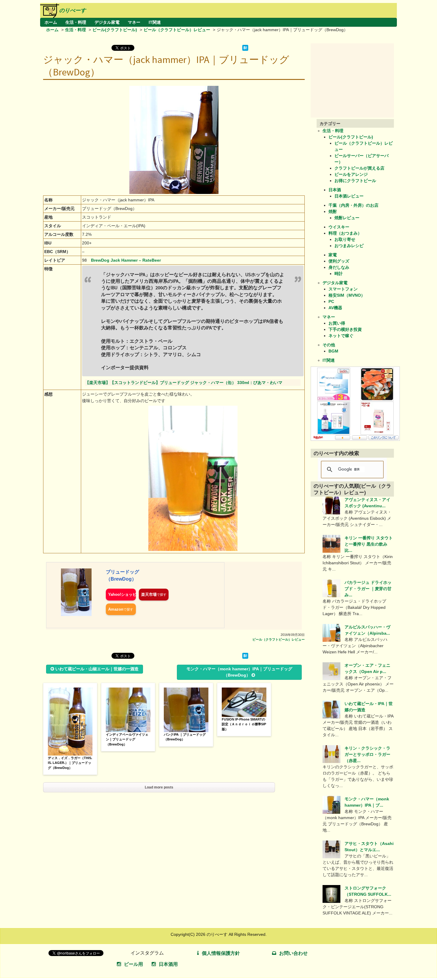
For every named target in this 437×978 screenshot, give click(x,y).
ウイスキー (338, 227)
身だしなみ (338, 267)
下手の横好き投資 (345, 329)
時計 (338, 273)
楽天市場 (149, 594)
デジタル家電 (107, 22)
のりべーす (72, 10)
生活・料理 (75, 22)
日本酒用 (168, 964)
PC (331, 301)
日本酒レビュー (349, 196)
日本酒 (334, 189)
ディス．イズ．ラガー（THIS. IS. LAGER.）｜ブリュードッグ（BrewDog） (70, 763)
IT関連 (155, 22)
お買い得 (336, 323)
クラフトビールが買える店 (359, 168)
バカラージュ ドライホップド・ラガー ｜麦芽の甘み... (368, 588)
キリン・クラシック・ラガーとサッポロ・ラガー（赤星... (367, 754)
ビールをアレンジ (351, 174)
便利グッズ (338, 261)
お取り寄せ (344, 239)
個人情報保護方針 (221, 953)
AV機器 (335, 307)
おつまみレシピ (349, 245)
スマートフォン (343, 289)
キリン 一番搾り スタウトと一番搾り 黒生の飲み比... (369, 544)
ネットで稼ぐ (340, 335)
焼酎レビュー (346, 217)
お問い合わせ (293, 953)
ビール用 (133, 964)
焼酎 (332, 211)
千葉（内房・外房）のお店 (353, 205)
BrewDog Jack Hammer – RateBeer (126, 260)
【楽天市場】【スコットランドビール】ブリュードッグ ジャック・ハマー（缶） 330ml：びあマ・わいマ (183, 382)
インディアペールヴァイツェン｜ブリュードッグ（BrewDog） (127, 739)
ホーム (51, 22)
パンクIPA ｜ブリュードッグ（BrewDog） (185, 737)
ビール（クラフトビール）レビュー (177, 29)
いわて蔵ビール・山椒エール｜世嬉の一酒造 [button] (97, 668)
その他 (329, 344)
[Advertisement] (355, 80)
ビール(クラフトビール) (114, 29)
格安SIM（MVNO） (346, 295)
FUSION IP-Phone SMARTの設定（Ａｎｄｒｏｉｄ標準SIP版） (244, 724)
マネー (134, 22)
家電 (332, 254)
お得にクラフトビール (355, 180)
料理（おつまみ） (345, 233)
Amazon (115, 609)
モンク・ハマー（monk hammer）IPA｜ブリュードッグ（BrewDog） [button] (239, 671)
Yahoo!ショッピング (122, 594)
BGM (333, 351)
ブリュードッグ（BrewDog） (122, 575)
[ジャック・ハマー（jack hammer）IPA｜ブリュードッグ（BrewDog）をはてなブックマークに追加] (245, 49)
